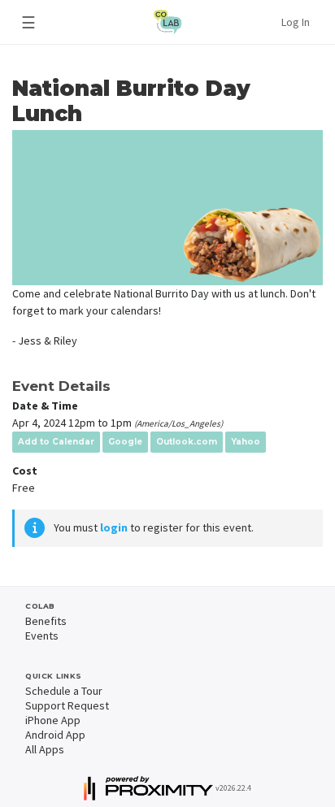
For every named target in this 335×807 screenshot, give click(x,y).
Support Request (67, 705)
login (114, 527)
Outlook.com (186, 441)
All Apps (44, 749)
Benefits (46, 621)
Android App (55, 734)
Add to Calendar (56, 441)
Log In (295, 22)
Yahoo (245, 441)
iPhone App (52, 720)
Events (42, 635)
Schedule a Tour (63, 690)
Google (125, 441)
